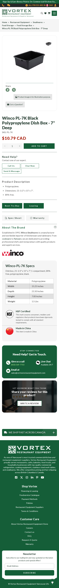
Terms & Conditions (29, 511)
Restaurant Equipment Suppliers (29, 507)
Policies (29, 503)
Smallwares (38, 22)
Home (4, 22)
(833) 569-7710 (3, 5)
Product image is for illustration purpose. (34, 97)
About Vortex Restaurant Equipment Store (29, 524)
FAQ (29, 536)
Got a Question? (16, 104)
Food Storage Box (24, 25)
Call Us (11, 166)
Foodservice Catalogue (29, 495)
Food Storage (8, 25)
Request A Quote (29, 540)
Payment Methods (29, 499)
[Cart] (49, 13)
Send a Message (12, 171)
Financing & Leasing (29, 491)
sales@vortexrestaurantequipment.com (28, 373)
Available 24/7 (47, 364)
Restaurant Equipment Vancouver (31, 584)
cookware (6, 239)
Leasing (33, 206)
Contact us (29, 532)
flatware (18, 239)
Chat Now (30, 166)
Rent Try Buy (12, 206)
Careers (29, 528)
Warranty (39, 218)
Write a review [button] (29, 403)
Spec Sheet (14, 218)
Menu (54, 13)
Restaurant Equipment (20, 22)
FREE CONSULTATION (8, 5)
